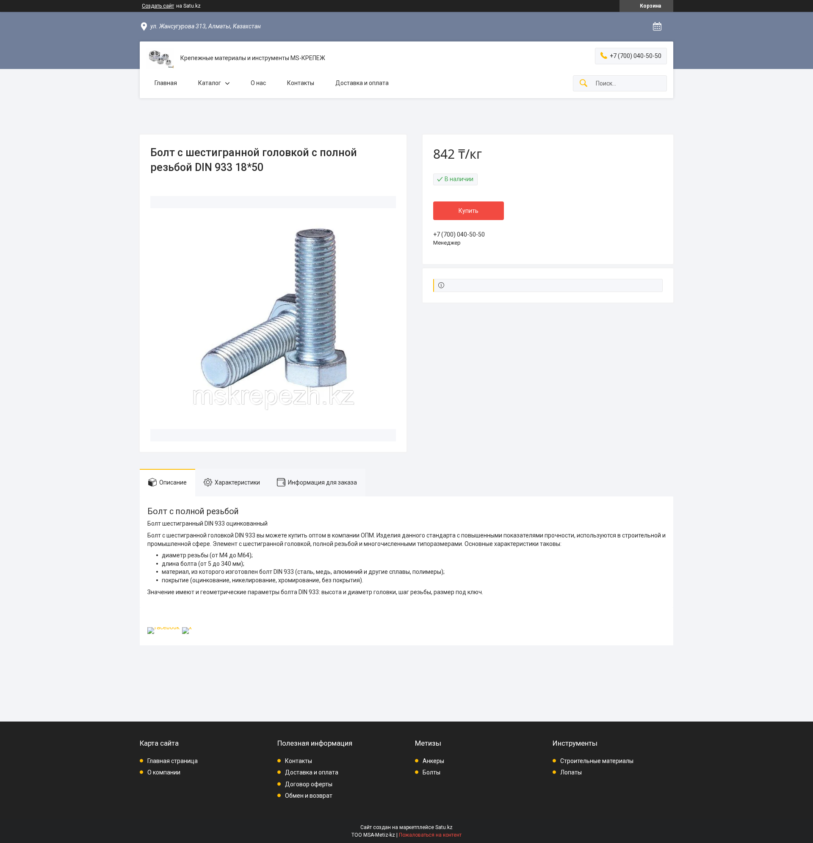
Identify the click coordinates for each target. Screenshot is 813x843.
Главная (166, 83)
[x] (187, 627)
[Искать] (583, 83)
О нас (258, 83)
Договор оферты (308, 784)
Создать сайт (158, 6)
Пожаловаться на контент (430, 835)
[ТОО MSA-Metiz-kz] (160, 58)
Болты (431, 772)
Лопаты (571, 772)
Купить (468, 210)
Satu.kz (444, 827)
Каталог (209, 83)
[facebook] (163, 627)
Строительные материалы (596, 761)
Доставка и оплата (362, 83)
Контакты (300, 83)
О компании (163, 772)
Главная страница (172, 761)
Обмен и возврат (308, 795)
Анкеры (433, 761)
